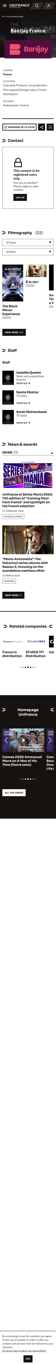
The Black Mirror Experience (11, 310)
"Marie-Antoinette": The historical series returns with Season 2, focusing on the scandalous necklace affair (25, 565)
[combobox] (28, 242)
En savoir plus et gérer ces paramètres (24, 1350)
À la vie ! (32, 282)
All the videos (14, 792)
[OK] (28, 1358)
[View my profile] (48, 5)
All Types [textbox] (11, 242)
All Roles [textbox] (11, 251)
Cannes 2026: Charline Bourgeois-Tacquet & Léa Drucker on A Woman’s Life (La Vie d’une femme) (22, 763)
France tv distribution (12, 654)
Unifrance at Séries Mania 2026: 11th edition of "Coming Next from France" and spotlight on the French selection (27, 500)
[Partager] (41, 127)
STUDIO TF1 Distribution (36, 654)
